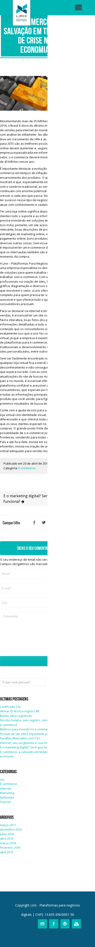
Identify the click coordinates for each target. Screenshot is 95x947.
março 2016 (8, 843)
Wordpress (65, 923)
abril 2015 (6, 852)
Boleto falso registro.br (16, 716)
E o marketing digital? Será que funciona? (30, 498)
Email (42, 923)
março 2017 (8, 825)
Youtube (76, 923)
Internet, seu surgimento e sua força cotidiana (32, 743)
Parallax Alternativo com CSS (20, 738)
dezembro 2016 (11, 829)
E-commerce (27, 468)
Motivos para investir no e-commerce (26, 729)
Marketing (7, 793)
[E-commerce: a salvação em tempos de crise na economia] (34, 109)
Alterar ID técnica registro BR (19, 711)
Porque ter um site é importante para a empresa (34, 734)
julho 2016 (7, 834)
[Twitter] (43, 522)
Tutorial (5, 802)
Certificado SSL (10, 707)
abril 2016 (6, 838)
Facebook (53, 923)
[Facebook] (34, 522)
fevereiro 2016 (10, 847)
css (2, 779)
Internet (5, 788)
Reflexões (7, 797)
